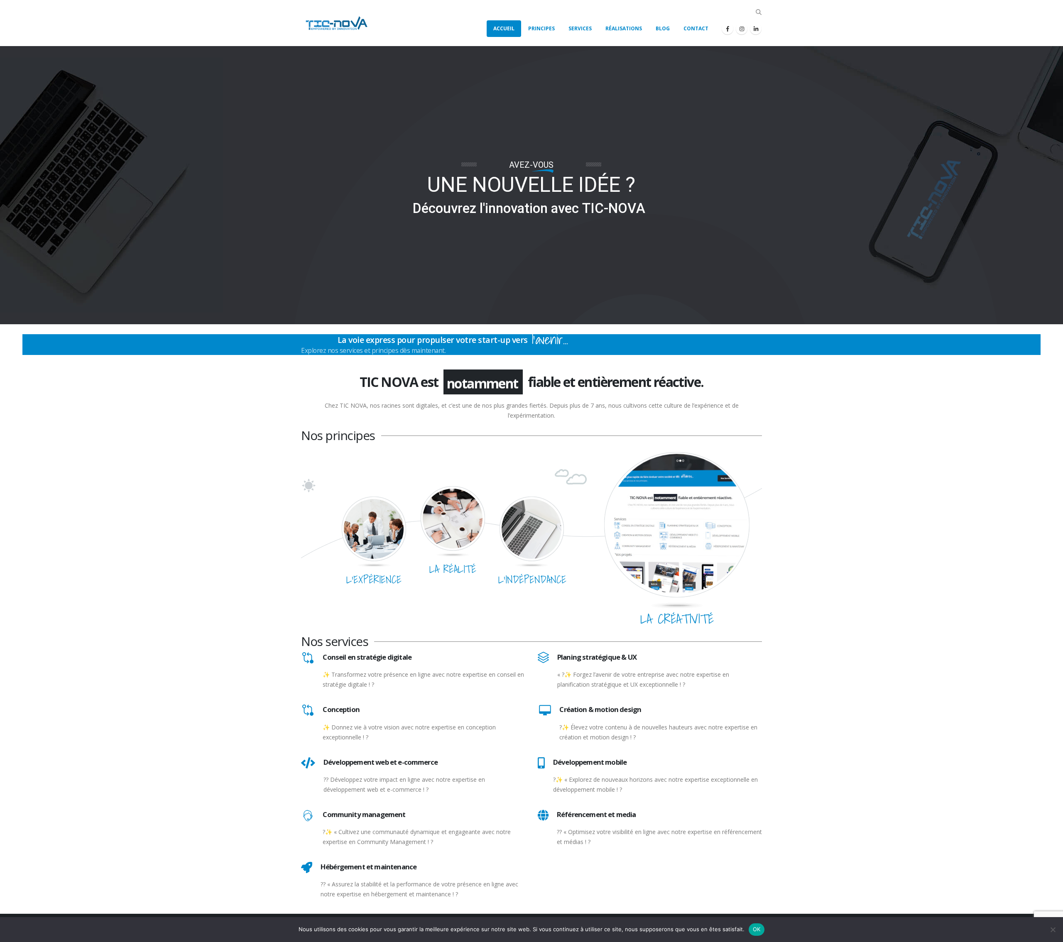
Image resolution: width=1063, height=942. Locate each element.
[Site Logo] (334, 23)
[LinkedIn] (756, 28)
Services (580, 28)
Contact (695, 28)
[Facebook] (727, 28)
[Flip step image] (677, 524)
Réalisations (623, 28)
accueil (503, 28)
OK (757, 929)
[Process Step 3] (531, 528)
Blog (663, 28)
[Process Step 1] (373, 528)
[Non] (1052, 929)
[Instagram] (741, 28)
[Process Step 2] (452, 518)
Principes (541, 28)
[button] (758, 12)
